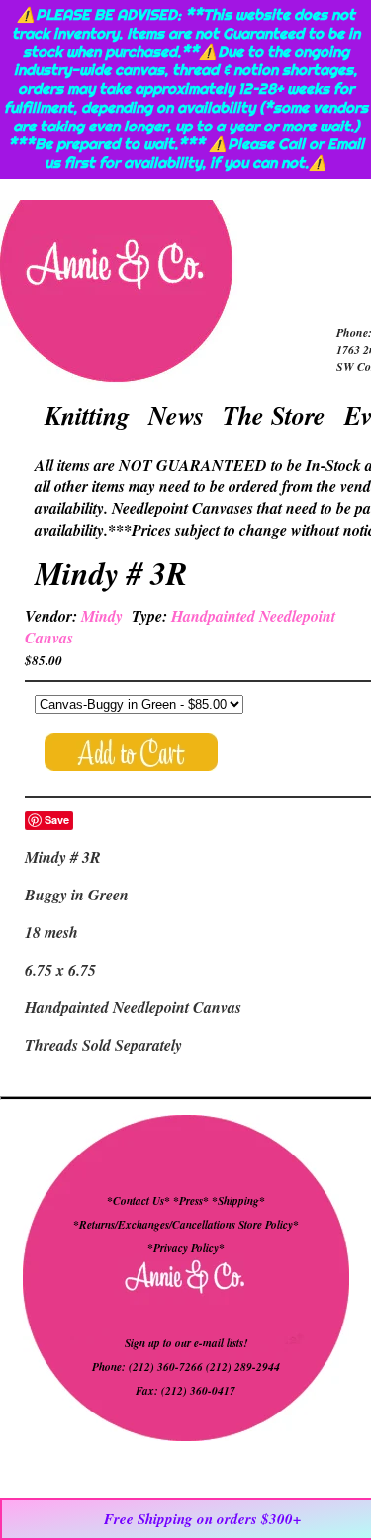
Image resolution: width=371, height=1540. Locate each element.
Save (57, 820)
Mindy (102, 616)
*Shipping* (238, 1201)
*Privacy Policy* (186, 1248)
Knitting (87, 415)
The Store (274, 415)
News (176, 415)
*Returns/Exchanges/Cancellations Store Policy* (186, 1225)
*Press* (192, 1201)
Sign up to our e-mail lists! (186, 1343)
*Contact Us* (138, 1201)
